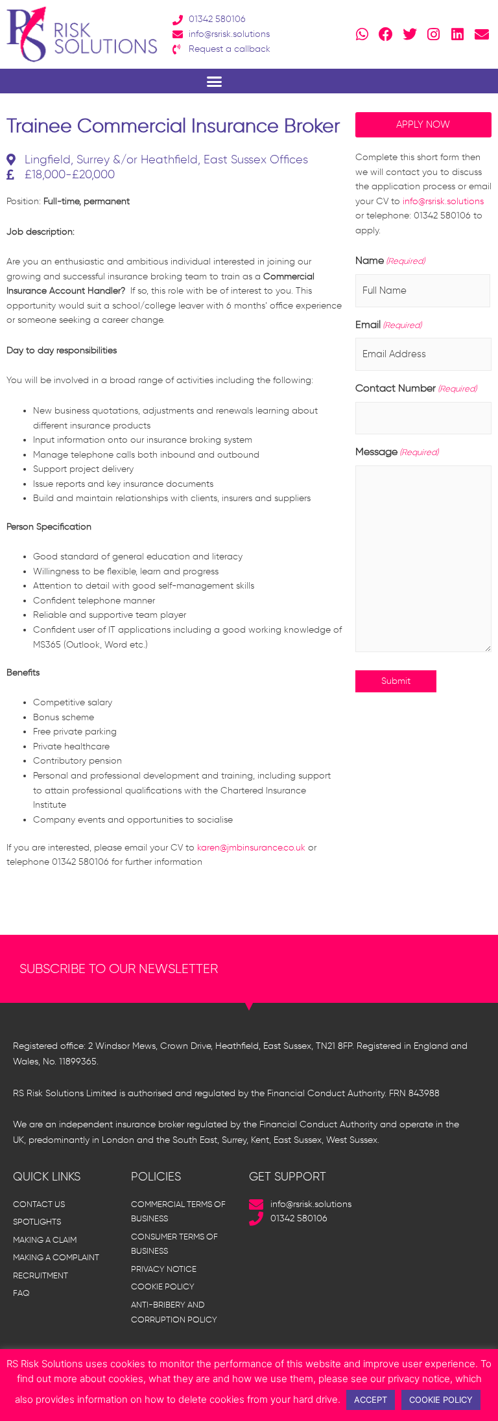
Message (396, 451)
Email (388, 324)
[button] (214, 81)
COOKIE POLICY (441, 1399)
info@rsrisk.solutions (443, 201)
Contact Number (416, 388)
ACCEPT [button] (370, 1399)
